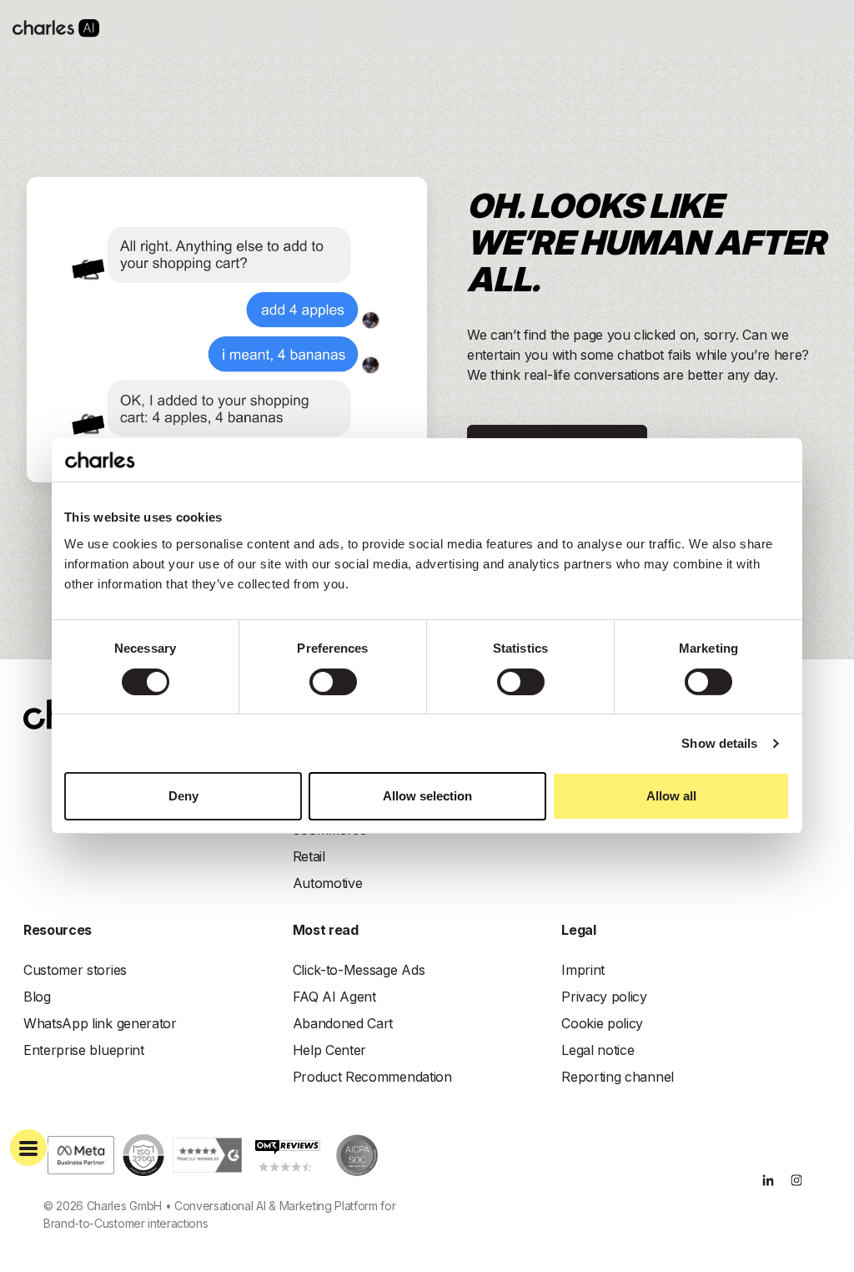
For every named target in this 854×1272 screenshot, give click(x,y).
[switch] (333, 682)
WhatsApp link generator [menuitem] (100, 1023)
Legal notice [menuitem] (597, 1050)
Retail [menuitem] (309, 856)
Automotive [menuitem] (328, 883)
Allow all (671, 796)
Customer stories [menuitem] (75, 970)
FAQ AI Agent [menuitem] (334, 996)
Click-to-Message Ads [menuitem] (359, 970)
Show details (719, 743)
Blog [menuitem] (37, 996)
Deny (183, 796)
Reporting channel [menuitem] (617, 1076)
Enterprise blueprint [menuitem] (83, 1050)
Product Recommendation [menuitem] (372, 1076)
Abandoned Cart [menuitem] (343, 1023)
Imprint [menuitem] (583, 970)
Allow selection (427, 796)
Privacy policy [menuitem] (604, 996)
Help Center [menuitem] (329, 1050)
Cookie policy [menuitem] (602, 1023)
